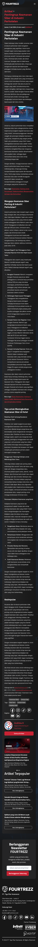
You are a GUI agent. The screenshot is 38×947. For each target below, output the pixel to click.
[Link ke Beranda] (10, 4)
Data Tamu (12, 702)
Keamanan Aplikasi (19, 787)
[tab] (16, 770)
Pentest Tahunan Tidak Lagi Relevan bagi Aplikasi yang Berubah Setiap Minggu (17, 781)
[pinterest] (21, 917)
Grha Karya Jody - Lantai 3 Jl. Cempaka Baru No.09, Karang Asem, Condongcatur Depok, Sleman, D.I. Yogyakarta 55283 (18, 900)
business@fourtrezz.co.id (24, 690)
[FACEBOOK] (12, 710)
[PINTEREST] (29, 710)
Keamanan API (8, 805)
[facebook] (4, 917)
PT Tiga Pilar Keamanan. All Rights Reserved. (21, 940)
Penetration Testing (12, 785)
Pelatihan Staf (13, 705)
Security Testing (8, 787)
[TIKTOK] (23, 710)
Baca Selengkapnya (18, 791)
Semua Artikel (19, 733)
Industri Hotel (21, 702)
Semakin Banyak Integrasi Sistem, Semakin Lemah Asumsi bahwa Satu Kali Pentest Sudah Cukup (17, 798)
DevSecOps (28, 787)
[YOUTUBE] (12, 716)
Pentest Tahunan (23, 785)
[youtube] (26, 917)
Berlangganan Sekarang (18, 873)
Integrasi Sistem (23, 803)
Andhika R (19, 723)
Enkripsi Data (24, 699)
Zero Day (22, 763)
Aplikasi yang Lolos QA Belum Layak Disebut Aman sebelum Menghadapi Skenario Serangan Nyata (17, 816)
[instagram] (10, 917)
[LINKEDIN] (18, 716)
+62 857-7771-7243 (8, 911)
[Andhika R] (8, 725)
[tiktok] (15, 917)
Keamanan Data (8, 765)
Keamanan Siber (14, 699)
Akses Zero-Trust (18, 765)
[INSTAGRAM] (18, 710)
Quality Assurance (18, 822)
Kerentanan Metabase (13, 763)
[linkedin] (32, 917)
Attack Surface (17, 805)
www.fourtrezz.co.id (20, 687)
